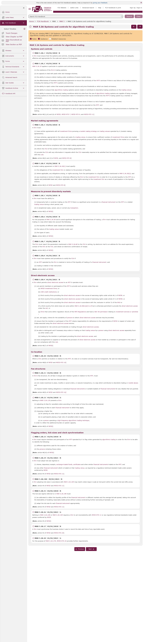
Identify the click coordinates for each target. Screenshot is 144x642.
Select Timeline (10, 29)
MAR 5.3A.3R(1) (60, 166)
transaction (74, 208)
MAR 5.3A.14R (69, 482)
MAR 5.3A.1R (37, 66)
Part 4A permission (101, 311)
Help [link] (99, 8)
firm (35, 56)
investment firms (66, 131)
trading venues (105, 131)
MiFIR (120, 295)
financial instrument (109, 202)
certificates (77, 464)
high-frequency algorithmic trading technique (73, 420)
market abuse (133, 383)
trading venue (126, 90)
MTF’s (98, 80)
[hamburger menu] (29, 9)
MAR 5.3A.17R (51, 541)
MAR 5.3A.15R (58, 515)
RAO (118, 302)
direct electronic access (55, 282)
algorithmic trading (61, 90)
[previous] (133, 27)
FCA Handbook (42, 21)
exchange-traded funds (64, 464)
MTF (97, 105)
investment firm (57, 170)
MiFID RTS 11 (89, 114)
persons (69, 317)
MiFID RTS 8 (66, 158)
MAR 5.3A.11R (45, 400)
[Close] (141, 2)
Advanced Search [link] (88, 8)
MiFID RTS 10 (61, 362)
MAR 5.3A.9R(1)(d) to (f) (83, 306)
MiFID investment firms (49, 288)
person (101, 330)
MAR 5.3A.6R (72, 244)
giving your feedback (100, 3)
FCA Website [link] (62, 8)
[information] (24, 29)
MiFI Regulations (80, 311)
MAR (54, 21)
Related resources (59, 39)
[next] (140, 27)
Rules (34, 39)
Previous (81, 549)
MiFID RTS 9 (75, 114)
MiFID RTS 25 (59, 533)
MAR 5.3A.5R (51, 219)
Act (46, 308)
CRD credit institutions (49, 292)
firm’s (53, 70)
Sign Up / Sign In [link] (136, 8)
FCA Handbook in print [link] (113, 8)
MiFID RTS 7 (66, 114)
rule (42, 154)
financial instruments (77, 388)
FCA (46, 148)
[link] (42, 8)
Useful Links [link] (74, 8)
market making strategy (88, 131)
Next (90, 549)
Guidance (44, 39)
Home (31, 21)
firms (42, 311)
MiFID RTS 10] (61, 392)
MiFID (59, 114)
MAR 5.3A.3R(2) (125, 173)
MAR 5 (62, 21)
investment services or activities (127, 311)
